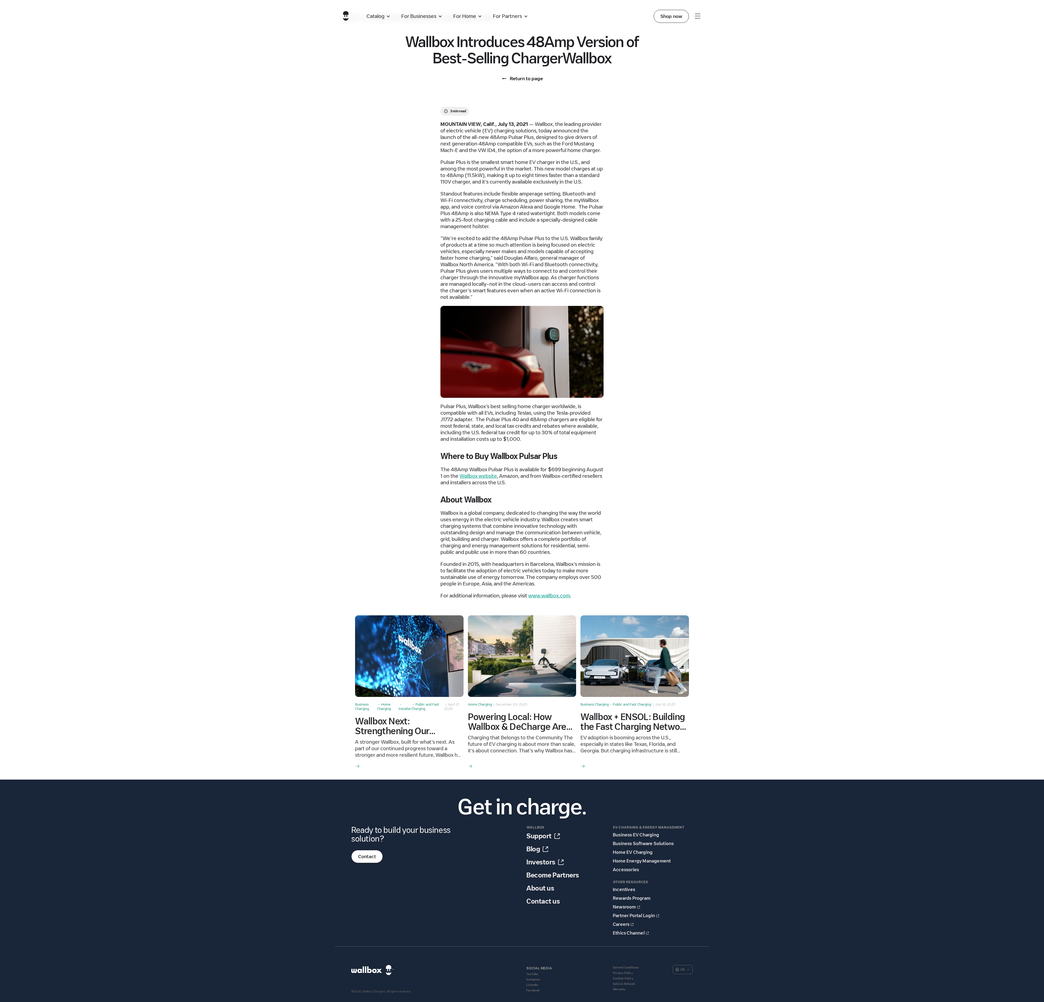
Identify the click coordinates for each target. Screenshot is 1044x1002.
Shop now (671, 16)
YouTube (532, 974)
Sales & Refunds (624, 983)
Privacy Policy (623, 973)
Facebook (533, 990)
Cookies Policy (623, 978)
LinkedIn (532, 985)
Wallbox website (478, 476)
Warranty (619, 989)
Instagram (533, 979)
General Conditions (626, 967)
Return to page (526, 78)
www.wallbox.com (549, 595)
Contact (367, 856)
